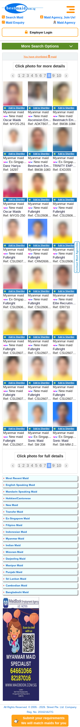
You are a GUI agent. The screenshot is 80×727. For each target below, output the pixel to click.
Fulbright (34, 211)
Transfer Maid (14, 511)
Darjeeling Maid (15, 558)
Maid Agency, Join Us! (59, 17)
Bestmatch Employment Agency (65, 120)
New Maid (12, 505)
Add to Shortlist (16, 108)
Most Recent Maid (17, 478)
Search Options (40, 46)
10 (59, 75)
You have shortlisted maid (40, 56)
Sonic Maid (35, 440)
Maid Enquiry (15, 22)
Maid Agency (66, 22)
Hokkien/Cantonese (18, 498)
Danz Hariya (11, 166)
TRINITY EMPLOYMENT (65, 166)
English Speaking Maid (20, 484)
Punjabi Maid (14, 572)
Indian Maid (13, 545)
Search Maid (14, 17)
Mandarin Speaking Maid (21, 491)
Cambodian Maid (16, 585)
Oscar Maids (12, 120)
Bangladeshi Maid (17, 592)
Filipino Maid (14, 525)
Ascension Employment (40, 120)
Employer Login (40, 32)
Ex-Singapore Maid (18, 518)
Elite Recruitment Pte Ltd (65, 303)
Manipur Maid (14, 565)
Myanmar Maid (15, 538)
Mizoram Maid (14, 551)
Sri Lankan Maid (16, 578)
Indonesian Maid (16, 531)
